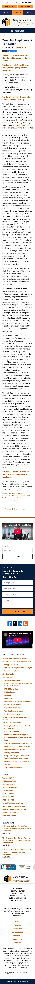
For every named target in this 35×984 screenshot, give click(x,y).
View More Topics (9, 816)
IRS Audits (8, 797)
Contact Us (17, 13)
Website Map (17, 936)
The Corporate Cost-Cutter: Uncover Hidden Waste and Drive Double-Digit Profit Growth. (16, 840)
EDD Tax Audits (8, 674)
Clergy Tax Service (11, 664)
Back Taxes (8, 794)
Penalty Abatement (11, 753)
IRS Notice (8, 800)
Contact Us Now (17, 611)
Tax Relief (20, 498)
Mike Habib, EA (24, 973)
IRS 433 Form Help (11, 689)
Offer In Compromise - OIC (21, 496)
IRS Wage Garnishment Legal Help (17, 761)
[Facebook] (9, 623)
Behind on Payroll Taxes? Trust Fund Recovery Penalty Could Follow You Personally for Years (16, 852)
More (29, 13)
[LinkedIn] (20, 623)
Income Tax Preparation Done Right (18, 668)
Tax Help (7, 790)
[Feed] (25, 623)
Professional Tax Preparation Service (16, 661)
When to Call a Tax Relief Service (14, 658)
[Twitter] (15, 623)
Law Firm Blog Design (17, 981)
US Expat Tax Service (12, 714)
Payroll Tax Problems (12, 708)
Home (6, 13)
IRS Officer (8, 698)
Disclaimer (17, 929)
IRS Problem (13, 494)
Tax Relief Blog (17, 22)
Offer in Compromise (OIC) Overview (18, 743)
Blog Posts (17, 943)
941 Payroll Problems (12, 680)
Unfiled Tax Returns (11, 812)
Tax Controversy (7, 498)
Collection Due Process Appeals (16, 734)
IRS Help (7, 695)
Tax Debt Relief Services (11, 723)
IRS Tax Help (7, 677)
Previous (7, 508)
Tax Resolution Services (13, 767)
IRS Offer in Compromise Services (17, 746)
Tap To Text (25, 6)
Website (17, 925)
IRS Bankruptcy (10, 692)
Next (24, 508)
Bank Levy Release (11, 731)
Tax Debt (7, 764)
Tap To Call (10, 6)
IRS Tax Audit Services (12, 705)
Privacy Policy (17, 932)
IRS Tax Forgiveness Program (15, 749)
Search (17, 557)
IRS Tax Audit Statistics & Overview (17, 701)
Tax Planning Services (12, 671)
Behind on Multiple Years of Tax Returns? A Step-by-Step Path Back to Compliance (16, 828)
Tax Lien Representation (13, 711)
